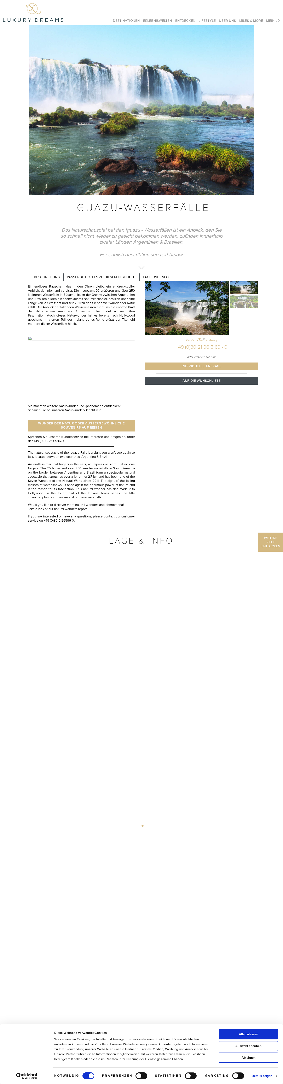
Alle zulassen (248, 1034)
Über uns (227, 21)
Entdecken (185, 21)
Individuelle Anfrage (201, 366)
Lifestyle (207, 21)
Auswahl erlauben (248, 1046)
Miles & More (251, 21)
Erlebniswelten (157, 21)
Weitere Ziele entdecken (270, 542)
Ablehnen (248, 1057)
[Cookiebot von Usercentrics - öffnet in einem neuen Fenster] (27, 1076)
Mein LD (273, 21)
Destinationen (126, 21)
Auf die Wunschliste (202, 381)
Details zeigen (262, 1076)
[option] (141, 110)
